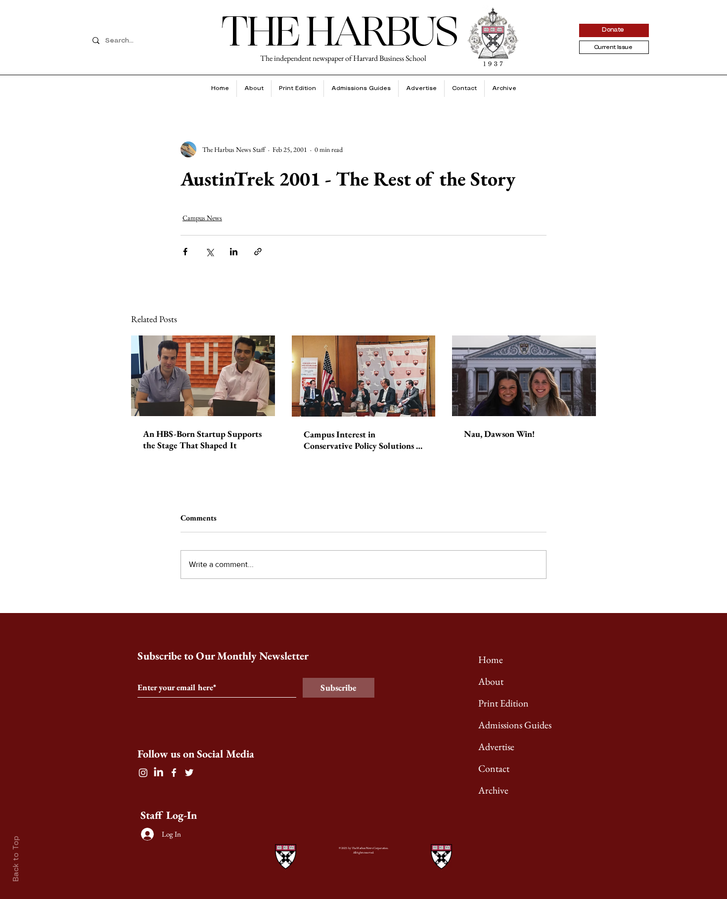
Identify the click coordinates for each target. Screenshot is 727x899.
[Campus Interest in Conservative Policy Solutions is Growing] (364, 376)
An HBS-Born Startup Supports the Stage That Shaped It (202, 439)
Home (490, 659)
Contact (493, 768)
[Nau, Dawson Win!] (524, 375)
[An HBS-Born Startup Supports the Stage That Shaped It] (203, 375)
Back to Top (16, 859)
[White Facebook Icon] (174, 772)
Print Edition (503, 703)
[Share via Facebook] (185, 251)
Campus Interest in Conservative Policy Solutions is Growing (362, 439)
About (490, 681)
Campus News (202, 217)
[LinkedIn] (158, 772)
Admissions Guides (514, 724)
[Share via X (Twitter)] (209, 251)
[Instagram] (143, 772)
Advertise (496, 746)
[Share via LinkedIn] (233, 251)
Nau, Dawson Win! (499, 433)
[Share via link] (258, 251)
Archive (493, 790)
